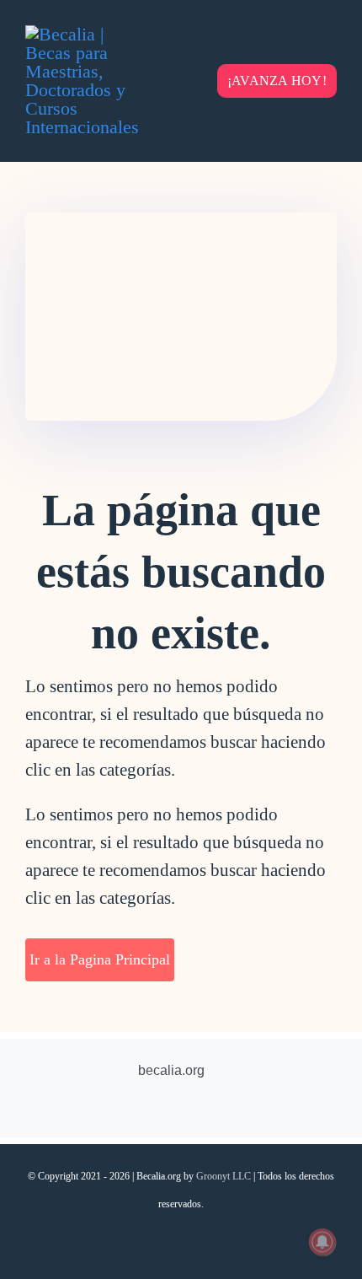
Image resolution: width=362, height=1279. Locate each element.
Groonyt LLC (223, 1176)
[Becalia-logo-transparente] (84, 34)
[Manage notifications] (322, 1241)
